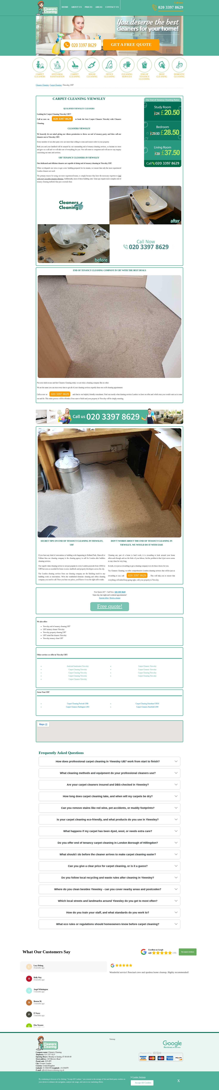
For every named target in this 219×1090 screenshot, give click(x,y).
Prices (88, 7)
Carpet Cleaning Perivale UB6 (77, 704)
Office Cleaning (109, 75)
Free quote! (109, 606)
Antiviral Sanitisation (57, 75)
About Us (76, 7)
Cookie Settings (139, 1077)
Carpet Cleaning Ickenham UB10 (147, 704)
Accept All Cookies (143, 1083)
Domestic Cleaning (179, 75)
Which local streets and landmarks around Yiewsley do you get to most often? (107, 900)
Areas (98, 7)
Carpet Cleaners (39, 75)
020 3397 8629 (170, 5)
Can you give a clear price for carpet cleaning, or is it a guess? (108, 866)
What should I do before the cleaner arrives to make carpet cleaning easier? (108, 854)
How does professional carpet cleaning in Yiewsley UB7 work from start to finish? (108, 761)
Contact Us (112, 7)
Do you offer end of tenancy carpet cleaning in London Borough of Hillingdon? (108, 842)
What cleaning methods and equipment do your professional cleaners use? (108, 773)
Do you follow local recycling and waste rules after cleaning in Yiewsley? (107, 877)
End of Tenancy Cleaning (144, 76)
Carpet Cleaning (74, 75)
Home (65, 7)
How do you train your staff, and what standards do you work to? (107, 912)
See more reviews (187, 952)
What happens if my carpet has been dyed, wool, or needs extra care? (107, 831)
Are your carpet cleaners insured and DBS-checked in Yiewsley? (108, 784)
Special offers (104, 598)
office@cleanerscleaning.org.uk (53, 1070)
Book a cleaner (115, 598)
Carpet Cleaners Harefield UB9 (147, 707)
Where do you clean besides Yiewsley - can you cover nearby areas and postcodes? (107, 889)
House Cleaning (92, 75)
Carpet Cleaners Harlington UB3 (77, 707)
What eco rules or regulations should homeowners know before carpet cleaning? (107, 924)
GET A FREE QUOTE (131, 44)
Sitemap (112, 1039)
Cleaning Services (127, 75)
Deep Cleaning (161, 75)
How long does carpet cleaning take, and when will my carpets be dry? (108, 796)
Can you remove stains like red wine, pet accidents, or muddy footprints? (107, 807)
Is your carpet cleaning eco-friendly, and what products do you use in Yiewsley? (108, 819)
